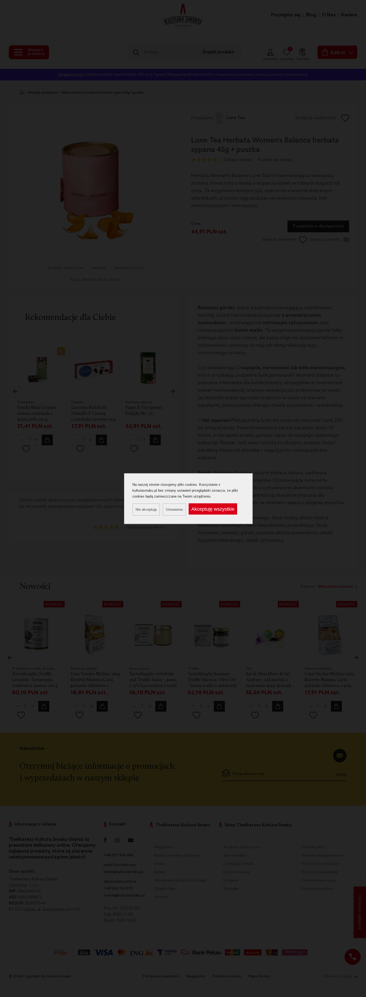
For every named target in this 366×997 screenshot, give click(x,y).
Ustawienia (174, 509)
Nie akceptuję (146, 509)
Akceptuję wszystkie (212, 508)
